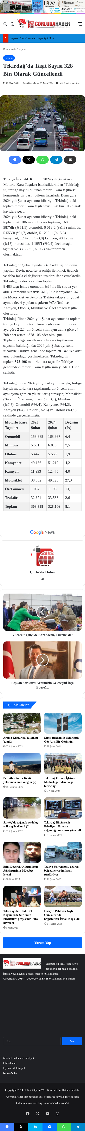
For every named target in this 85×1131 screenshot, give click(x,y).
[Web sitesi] (42, 579)
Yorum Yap (42, 943)
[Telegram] (56, 160)
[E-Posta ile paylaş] (70, 160)
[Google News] (42, 532)
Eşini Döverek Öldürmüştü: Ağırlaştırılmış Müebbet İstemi (20, 870)
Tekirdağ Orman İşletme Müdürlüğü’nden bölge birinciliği (59, 782)
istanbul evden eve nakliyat (18, 1058)
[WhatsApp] (42, 160)
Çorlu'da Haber (42, 572)
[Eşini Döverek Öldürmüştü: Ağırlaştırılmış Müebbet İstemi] (22, 852)
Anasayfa (11, 49)
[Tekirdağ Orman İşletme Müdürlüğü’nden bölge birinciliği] (63, 763)
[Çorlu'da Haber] (44, 24)
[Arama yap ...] (5, 25)
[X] (28, 160)
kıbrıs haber (9, 1063)
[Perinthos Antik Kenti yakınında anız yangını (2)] (22, 763)
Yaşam (22, 49)
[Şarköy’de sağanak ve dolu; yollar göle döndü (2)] (22, 808)
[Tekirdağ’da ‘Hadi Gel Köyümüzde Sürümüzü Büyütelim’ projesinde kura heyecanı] (22, 896)
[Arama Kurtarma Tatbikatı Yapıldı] (22, 723)
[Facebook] (15, 160)
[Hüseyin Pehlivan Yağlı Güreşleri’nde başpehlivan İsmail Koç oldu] (63, 896)
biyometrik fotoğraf (14, 1067)
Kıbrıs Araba (10, 1072)
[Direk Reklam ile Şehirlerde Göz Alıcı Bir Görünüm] (63, 723)
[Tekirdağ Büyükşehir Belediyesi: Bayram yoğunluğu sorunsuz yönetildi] (63, 808)
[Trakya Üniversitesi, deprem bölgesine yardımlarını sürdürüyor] (63, 852)
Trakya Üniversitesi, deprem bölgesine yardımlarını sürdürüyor (61, 870)
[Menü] (80, 25)
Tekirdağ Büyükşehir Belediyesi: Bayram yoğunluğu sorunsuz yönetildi (62, 826)
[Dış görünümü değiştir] (12, 25)
